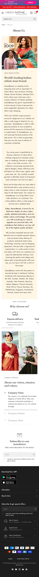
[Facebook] (12, 569)
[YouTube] (23, 569)
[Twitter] (16, 569)
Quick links (6, 496)
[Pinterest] (26, 569)
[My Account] (31, 13)
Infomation (6, 490)
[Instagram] (19, 569)
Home (3, 24)
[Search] (34, 18)
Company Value (15, 420)
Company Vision (16, 393)
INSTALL (30, 3)
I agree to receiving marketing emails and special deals (20, 460)
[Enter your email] (33, 454)
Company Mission (16, 413)
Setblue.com (19, 565)
